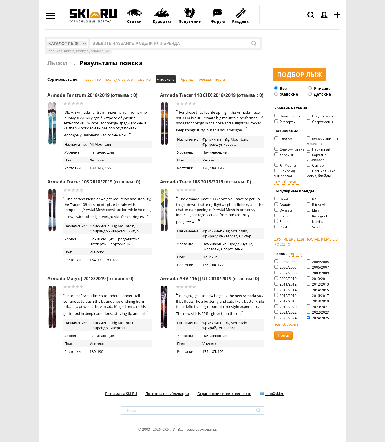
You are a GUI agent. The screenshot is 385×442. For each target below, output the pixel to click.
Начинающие (291, 116)
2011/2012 (288, 284)
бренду (187, 79)
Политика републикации (167, 393)
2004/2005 (320, 261)
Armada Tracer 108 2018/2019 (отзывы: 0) (93, 182)
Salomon (286, 221)
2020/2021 (320, 306)
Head (283, 199)
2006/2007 (320, 267)
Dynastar (286, 210)
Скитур (317, 165)
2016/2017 (320, 295)
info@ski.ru (274, 393)
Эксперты (287, 121)
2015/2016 (288, 295)
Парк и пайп (321, 149)
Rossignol (319, 216)
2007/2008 (288, 273)
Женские (288, 94)
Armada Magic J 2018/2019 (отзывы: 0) (90, 278)
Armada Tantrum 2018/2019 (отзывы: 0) (92, 95)
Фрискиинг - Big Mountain (322, 141)
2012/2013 (320, 284)
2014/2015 (320, 290)
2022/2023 (320, 312)
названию (92, 79)
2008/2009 (320, 273)
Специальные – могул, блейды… (322, 173)
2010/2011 (320, 278)
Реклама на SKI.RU (121, 393)
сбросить (290, 181)
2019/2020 (288, 306)
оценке (144, 79)
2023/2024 (288, 318)
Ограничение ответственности (224, 393)
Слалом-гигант (291, 149)
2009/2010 (288, 278)
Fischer (285, 216)
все (277, 181)
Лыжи (57, 63)
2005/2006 (288, 267)
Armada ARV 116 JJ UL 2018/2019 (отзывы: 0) (209, 278)
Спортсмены (322, 121)
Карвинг (286, 154)
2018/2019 (320, 301)
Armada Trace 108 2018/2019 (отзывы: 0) (205, 182)
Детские (322, 94)
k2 (107, 51)
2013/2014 (288, 290)
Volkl (283, 227)
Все (283, 88)
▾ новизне (165, 79)
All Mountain (289, 165)
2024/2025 (320, 318)
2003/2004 (288, 261)
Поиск (283, 335)
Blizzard (318, 204)
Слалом (285, 138)
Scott (315, 227)
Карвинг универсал (316, 157)
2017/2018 (288, 301)
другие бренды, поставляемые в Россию (306, 242)
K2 (313, 199)
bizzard (69, 51)
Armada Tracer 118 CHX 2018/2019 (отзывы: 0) (211, 95)
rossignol (82, 51)
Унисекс (321, 88)
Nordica (317, 221)
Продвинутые (323, 116)
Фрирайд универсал (284, 173)
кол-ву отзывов (119, 79)
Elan (315, 210)
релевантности (212, 79)
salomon (97, 51)
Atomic (285, 204)
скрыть (295, 253)
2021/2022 (288, 312)
